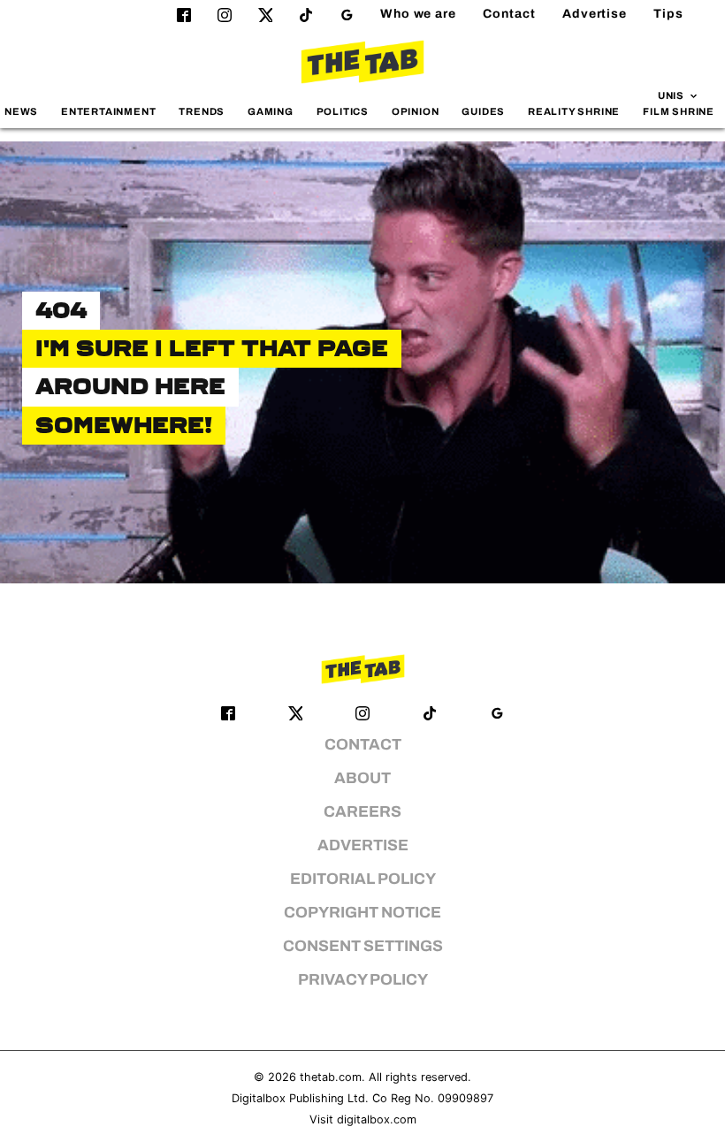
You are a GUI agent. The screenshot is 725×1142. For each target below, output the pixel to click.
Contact (509, 13)
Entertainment (108, 111)
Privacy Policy (363, 979)
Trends (202, 111)
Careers (362, 811)
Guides (483, 111)
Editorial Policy (363, 879)
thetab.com (331, 1077)
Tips (668, 13)
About (362, 778)
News (21, 111)
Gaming (271, 111)
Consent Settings (363, 946)
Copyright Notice (362, 912)
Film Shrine (678, 111)
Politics (343, 111)
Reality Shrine (574, 111)
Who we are (418, 13)
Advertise (594, 13)
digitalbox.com (376, 1119)
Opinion (415, 111)
